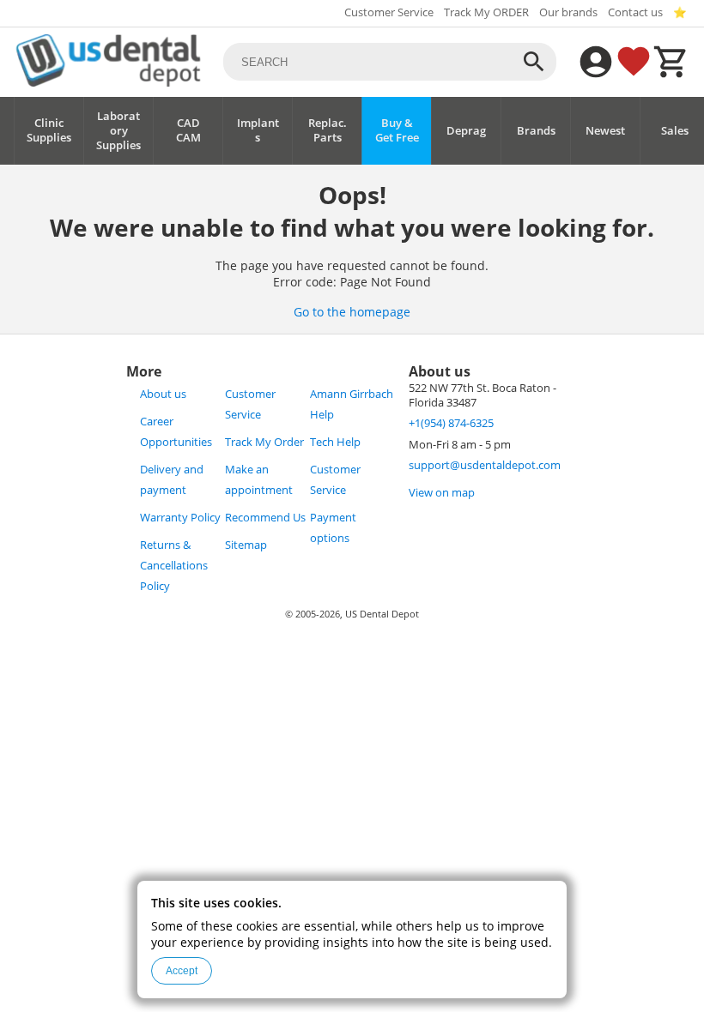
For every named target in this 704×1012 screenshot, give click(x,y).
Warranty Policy (180, 517)
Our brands (568, 12)
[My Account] (596, 62)
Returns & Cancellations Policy (174, 565)
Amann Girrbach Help (351, 404)
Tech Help (335, 442)
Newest (605, 130)
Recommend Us (265, 517)
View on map (442, 492)
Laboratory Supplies (118, 131)
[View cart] (671, 62)
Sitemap (246, 545)
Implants (258, 130)
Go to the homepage (352, 312)
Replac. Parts (327, 130)
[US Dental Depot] (108, 82)
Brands (536, 130)
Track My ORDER (486, 12)
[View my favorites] (633, 62)
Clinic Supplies (49, 130)
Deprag (466, 130)
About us (163, 394)
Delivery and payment (171, 479)
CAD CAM (188, 130)
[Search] (534, 62)
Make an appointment (259, 479)
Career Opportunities (176, 431)
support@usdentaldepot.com (485, 465)
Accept (181, 971)
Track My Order (264, 442)
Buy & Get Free (397, 130)
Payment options (333, 527)
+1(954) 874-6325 (451, 423)
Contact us (635, 12)
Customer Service (389, 12)
